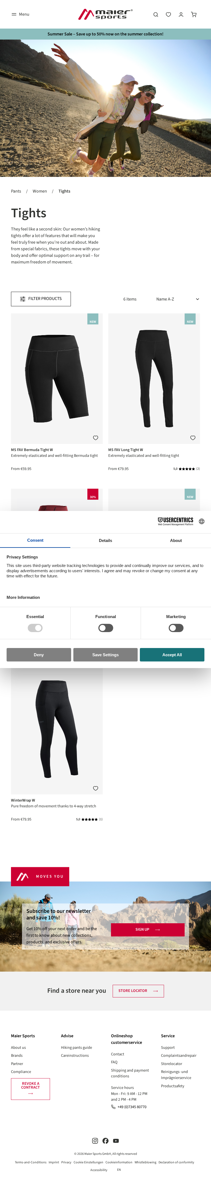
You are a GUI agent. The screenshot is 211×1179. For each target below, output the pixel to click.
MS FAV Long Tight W (125, 449)
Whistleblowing (145, 1162)
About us (18, 1047)
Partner (17, 1064)
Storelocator (171, 1064)
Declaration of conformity (176, 1162)
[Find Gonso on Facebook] (105, 1140)
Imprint (54, 1162)
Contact (117, 1054)
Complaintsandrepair (178, 1055)
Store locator (132, 991)
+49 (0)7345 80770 (132, 1107)
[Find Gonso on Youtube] (116, 1140)
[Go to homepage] (105, 14)
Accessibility (98, 1170)
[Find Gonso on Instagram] (95, 1140)
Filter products (44, 299)
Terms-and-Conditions (30, 1162)
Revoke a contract (30, 1085)
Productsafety (172, 1086)
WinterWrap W (23, 800)
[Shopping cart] (193, 14)
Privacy (66, 1162)
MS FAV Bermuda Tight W (32, 449)
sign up (142, 929)
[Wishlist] (168, 14)
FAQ (114, 1062)
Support (168, 1047)
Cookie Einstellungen (88, 1162)
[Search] (155, 14)
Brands (17, 1055)
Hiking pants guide (76, 1047)
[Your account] (181, 14)
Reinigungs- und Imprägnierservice (176, 1075)
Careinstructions (75, 1055)
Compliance (21, 1072)
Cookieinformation (119, 1162)
